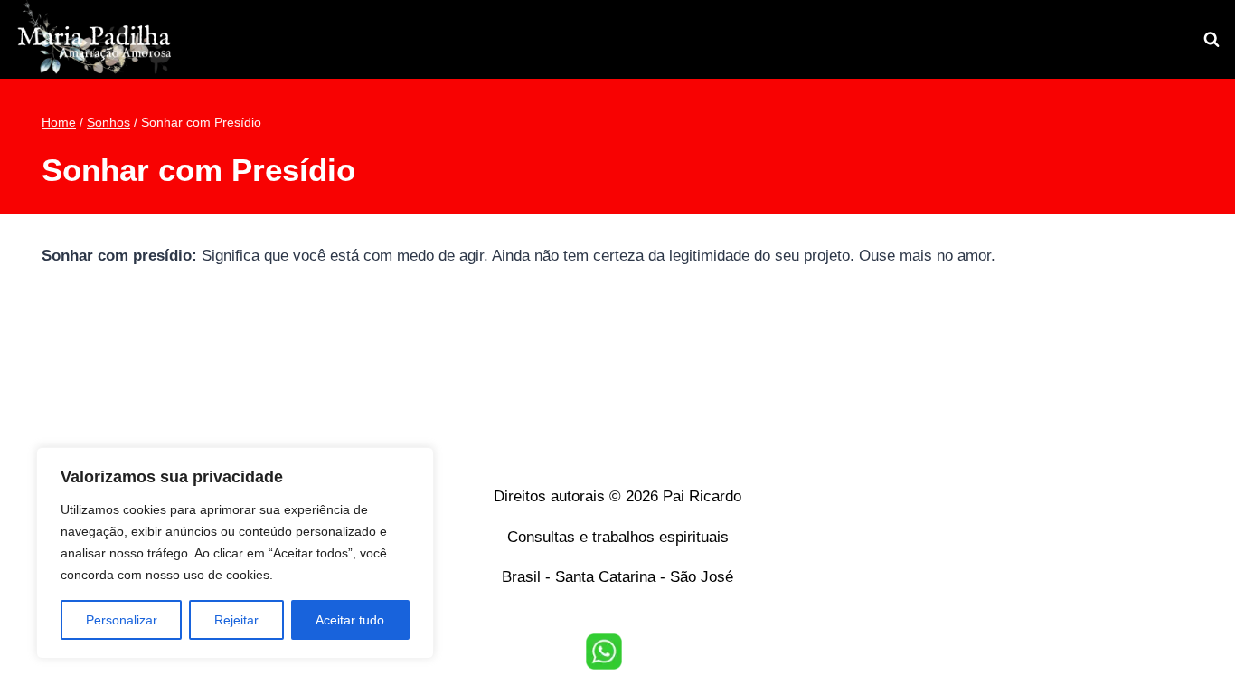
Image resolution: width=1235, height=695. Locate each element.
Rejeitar (236, 620)
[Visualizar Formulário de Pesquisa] (1211, 40)
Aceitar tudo (350, 620)
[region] (235, 553)
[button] (604, 651)
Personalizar (121, 620)
